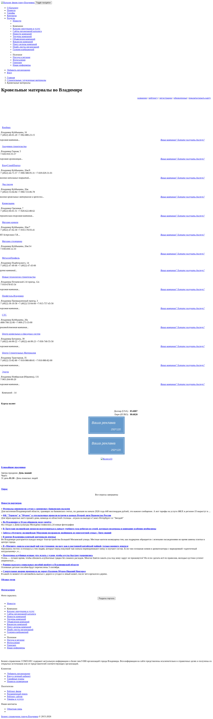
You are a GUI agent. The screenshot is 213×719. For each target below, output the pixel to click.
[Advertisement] (106, 115)
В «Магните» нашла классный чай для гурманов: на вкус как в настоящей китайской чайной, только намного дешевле (65, 546)
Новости (17, 21)
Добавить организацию (18, 70)
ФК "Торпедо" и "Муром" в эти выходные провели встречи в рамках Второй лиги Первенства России (57, 515)
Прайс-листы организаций (26, 47)
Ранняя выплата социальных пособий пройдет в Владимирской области (41, 564)
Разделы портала (106, 598)
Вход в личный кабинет (19, 676)
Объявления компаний (24, 39)
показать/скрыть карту (200, 98)
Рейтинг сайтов (14, 696)
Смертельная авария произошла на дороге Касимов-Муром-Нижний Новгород (44, 571)
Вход (9, 72)
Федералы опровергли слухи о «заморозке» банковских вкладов (36, 508)
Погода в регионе (21, 57)
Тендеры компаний (22, 36)
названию (142, 98)
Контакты (12, 15)
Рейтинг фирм (14, 691)
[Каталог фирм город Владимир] (18, 2)
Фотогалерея (19, 60)
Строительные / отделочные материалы (26, 80)
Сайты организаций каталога (27, 31)
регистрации (166, 98)
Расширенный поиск (17, 694)
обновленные (180, 98)
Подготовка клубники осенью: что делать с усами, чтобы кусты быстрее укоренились (48, 555)
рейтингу (153, 98)
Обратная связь (14, 709)
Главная (11, 77)
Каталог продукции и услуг (26, 28)
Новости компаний (22, 34)
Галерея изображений (23, 49)
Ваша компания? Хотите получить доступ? (183, 140)
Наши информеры (22, 65)
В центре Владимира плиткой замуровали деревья (29, 537)
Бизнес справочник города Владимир (19, 716)
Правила (11, 10)
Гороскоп (17, 62)
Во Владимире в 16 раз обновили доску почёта (27, 522)
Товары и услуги (15, 699)
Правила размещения (17, 681)
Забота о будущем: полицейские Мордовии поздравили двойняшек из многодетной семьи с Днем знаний (57, 533)
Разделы (11, 18)
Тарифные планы (15, 679)
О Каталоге (12, 8)
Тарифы (11, 13)
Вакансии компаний (23, 41)
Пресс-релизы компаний (25, 44)
